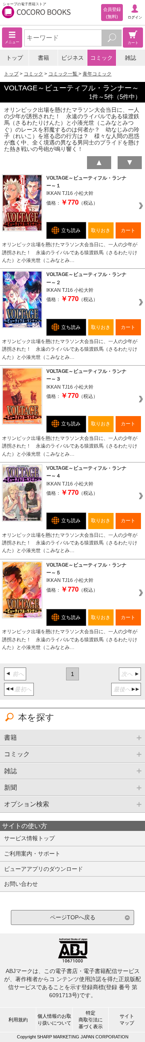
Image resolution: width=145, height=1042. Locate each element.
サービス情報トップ (29, 838)
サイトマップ (127, 1019)
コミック (101, 57)
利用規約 (18, 1020)
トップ (14, 57)
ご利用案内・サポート (32, 853)
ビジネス (72, 57)
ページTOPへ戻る (72, 917)
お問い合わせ (21, 884)
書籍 (43, 57)
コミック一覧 (63, 74)
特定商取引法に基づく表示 (91, 1019)
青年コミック (97, 74)
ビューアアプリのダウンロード (43, 869)
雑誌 (130, 57)
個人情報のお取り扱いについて (54, 1019)
